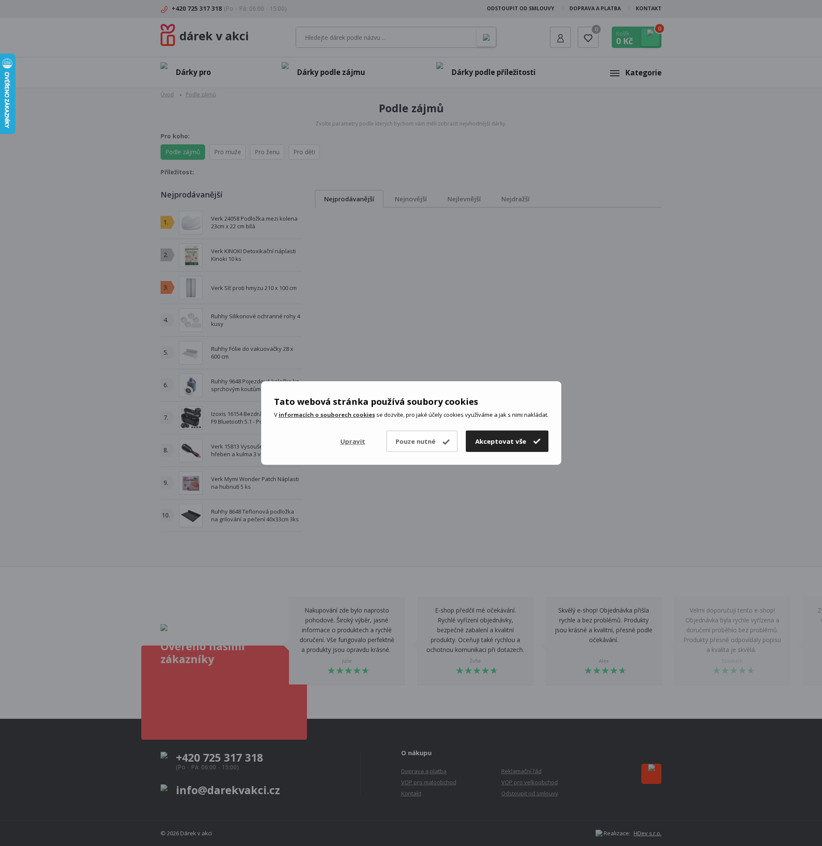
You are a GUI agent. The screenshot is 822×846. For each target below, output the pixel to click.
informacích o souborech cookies (327, 415)
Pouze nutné (415, 441)
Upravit (352, 441)
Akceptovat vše (500, 441)
